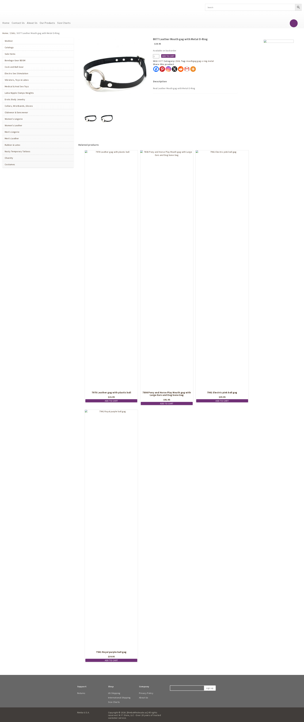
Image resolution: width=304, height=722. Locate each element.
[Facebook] (156, 69)
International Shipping (119, 697)
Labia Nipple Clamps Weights (19, 92)
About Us (32, 22)
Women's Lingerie (14, 118)
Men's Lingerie (12, 131)
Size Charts (63, 22)
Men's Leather (12, 138)
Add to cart (168, 56)
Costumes (10, 164)
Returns (81, 693)
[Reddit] (181, 69)
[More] (193, 69)
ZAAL (12, 33)
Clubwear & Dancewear (16, 112)
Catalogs (9, 47)
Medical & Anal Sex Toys (17, 86)
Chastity (9, 157)
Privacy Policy (146, 693)
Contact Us (18, 22)
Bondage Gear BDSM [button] (15, 60)
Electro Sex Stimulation (16, 73)
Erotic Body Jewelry (15, 99)
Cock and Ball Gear (14, 66)
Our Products (47, 22)
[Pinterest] (162, 69)
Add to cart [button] (111, 400)
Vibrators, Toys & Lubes (17, 79)
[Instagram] (168, 69)
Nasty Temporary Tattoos (17, 151)
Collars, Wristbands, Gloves (19, 105)
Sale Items (10, 53)
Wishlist (9, 40)
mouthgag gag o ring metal (200, 61)
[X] (174, 69)
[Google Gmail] (187, 69)
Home (5, 22)
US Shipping (114, 693)
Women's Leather (13, 125)
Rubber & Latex (12, 144)
